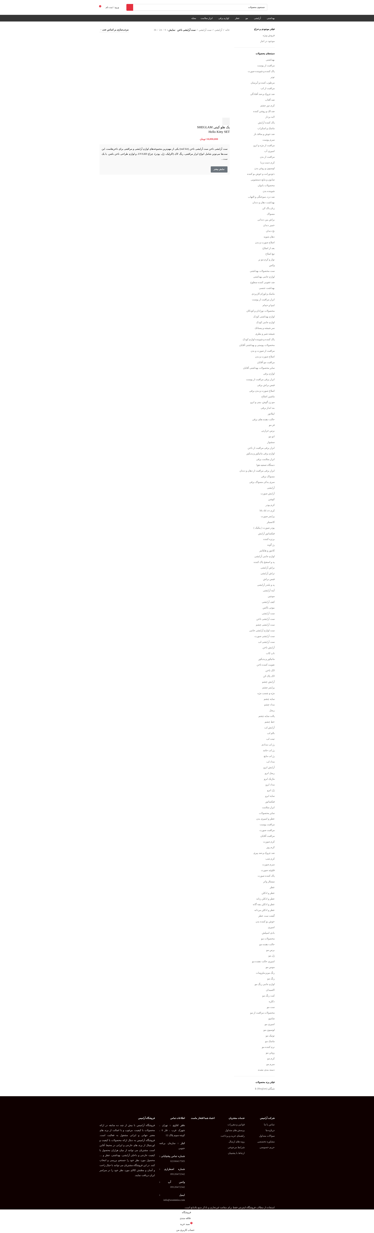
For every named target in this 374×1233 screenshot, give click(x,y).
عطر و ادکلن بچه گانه (264, 904)
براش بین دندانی (266, 219)
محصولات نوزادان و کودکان (260, 310)
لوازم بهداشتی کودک (264, 316)
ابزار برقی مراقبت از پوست (260, 379)
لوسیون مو (269, 1030)
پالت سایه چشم (266, 716)
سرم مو (270, 1064)
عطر (272, 887)
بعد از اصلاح (268, 248)
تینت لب (270, 738)
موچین (271, 596)
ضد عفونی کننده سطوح (262, 282)
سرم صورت (268, 864)
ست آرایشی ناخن (265, 619)
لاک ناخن (270, 670)
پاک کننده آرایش (266, 122)
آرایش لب (269, 727)
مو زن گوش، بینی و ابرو (262, 402)
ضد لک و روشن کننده (264, 111)
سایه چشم (269, 699)
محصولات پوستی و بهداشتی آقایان (257, 345)
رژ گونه (271, 544)
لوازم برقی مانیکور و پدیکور (260, 453)
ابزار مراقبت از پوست (263, 299)
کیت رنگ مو (268, 995)
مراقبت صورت (267, 830)
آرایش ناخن (268, 647)
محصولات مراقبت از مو (262, 1012)
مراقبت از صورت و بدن (263, 350)
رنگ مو (271, 978)
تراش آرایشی (268, 573)
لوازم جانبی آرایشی (264, 556)
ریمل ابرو (270, 773)
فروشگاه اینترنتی (247, 1207)
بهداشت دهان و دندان (263, 202)
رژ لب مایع (269, 756)
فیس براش (269, 579)
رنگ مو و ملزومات (265, 972)
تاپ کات (270, 653)
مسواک (271, 214)
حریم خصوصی (267, 1147)
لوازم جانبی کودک (265, 322)
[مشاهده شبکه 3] (146, 30)
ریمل (272, 710)
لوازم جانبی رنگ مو (265, 984)
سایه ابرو (270, 796)
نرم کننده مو (268, 1047)
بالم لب (271, 733)
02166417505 (177, 1161)
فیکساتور (270, 801)
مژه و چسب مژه (266, 693)
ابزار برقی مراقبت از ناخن (261, 448)
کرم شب (270, 858)
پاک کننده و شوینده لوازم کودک (259, 339)
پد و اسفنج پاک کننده (264, 562)
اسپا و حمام (269, 305)
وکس (272, 265)
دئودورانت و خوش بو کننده (261, 174)
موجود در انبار (267, 41)
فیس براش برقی (266, 385)
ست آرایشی (268, 613)
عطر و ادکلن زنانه (265, 898)
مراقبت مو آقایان (266, 362)
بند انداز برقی (268, 408)
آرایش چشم (268, 681)
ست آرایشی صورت (264, 636)
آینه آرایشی (269, 590)
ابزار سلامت (268, 807)
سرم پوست (268, 139)
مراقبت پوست (267, 824)
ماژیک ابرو (269, 778)
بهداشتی (270, 59)
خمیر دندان (269, 225)
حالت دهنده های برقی (263, 419)
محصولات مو (268, 938)
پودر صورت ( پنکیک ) (264, 527)
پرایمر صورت (268, 516)
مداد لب (270, 761)
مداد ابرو (270, 784)
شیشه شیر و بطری (265, 333)
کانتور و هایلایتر (267, 550)
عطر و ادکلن (268, 893)
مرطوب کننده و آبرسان (263, 82)
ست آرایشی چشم (265, 624)
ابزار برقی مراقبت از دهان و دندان (257, 470)
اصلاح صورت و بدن (265, 242)
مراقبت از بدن (267, 156)
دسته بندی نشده (266, 1069)
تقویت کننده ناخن (266, 664)
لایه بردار (270, 116)
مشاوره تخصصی (266, 1141)
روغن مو (270, 1052)
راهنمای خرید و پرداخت (233, 1135)
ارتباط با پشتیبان (236, 1153)
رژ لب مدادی (268, 744)
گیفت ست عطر (266, 915)
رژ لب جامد (269, 750)
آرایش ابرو (269, 767)
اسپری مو (270, 1024)
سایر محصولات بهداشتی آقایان (259, 368)
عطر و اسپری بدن (265, 818)
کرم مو (271, 1058)
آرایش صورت (268, 493)
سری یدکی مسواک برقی (262, 482)
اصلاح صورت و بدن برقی (262, 390)
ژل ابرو (271, 790)
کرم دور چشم (267, 105)
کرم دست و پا (267, 162)
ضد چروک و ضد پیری (264, 853)
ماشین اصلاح (268, 396)
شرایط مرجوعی (236, 1147)
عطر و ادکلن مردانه (264, 910)
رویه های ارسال (237, 1141)
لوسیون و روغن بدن (264, 168)
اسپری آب (269, 151)
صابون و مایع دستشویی (263, 179)
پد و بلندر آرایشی (266, 584)
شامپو (271, 1018)
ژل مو (271, 955)
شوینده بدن (269, 191)
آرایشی (271, 487)
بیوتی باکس (269, 607)
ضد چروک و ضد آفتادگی (262, 94)
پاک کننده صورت (266, 875)
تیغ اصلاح (270, 253)
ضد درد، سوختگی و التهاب (261, 196)
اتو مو (272, 436)
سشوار (271, 442)
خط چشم (270, 721)
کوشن (271, 499)
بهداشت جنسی (267, 288)
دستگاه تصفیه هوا (265, 465)
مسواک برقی (268, 476)
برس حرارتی (268, 430)
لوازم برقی (269, 373)
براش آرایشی (268, 567)
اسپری (271, 927)
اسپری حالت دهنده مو (263, 961)
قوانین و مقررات (236, 1124)
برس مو (270, 950)
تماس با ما (269, 1124)
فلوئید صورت (268, 870)
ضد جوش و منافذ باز (264, 134)
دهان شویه (269, 236)
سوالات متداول (267, 1135)
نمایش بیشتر (219, 169)
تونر (273, 77)
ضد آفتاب (270, 99)
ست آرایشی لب (266, 642)
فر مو (272, 425)
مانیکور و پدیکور (266, 659)
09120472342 (177, 1174)
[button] (226, 121)
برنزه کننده (269, 539)
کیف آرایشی (268, 602)
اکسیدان (270, 990)
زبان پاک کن (268, 208)
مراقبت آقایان (267, 836)
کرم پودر (270, 505)
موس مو (270, 967)
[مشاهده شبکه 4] (141, 30)
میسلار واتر (269, 881)
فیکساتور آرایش (266, 533)
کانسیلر (271, 522)
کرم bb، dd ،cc (267, 510)
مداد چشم (269, 704)
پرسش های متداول (235, 1130)
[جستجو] (129, 7)
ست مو (271, 1007)
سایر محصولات (267, 813)
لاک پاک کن (269, 676)
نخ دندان (270, 231)
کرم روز (270, 847)
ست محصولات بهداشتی (262, 271)
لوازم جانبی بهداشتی (264, 276)
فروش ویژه (269, 35)
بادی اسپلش (268, 932)
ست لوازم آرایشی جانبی (262, 630)
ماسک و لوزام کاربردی (263, 293)
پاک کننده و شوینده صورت (261, 71)
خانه (227, 30)
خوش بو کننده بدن (265, 921)
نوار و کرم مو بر (266, 259)
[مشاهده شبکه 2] (135, 30)
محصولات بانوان (266, 185)
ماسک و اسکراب (266, 128)
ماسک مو (270, 1041)
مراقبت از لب (268, 88)
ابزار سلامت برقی (265, 459)
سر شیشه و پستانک (265, 328)
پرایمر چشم (268, 687)
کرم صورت (269, 841)
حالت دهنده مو (267, 944)
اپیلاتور (271, 413)
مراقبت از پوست (266, 65)
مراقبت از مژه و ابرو (264, 145)
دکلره (272, 1001)
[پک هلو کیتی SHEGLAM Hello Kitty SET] (209, 56)
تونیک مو (270, 1035)
